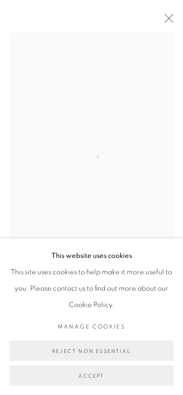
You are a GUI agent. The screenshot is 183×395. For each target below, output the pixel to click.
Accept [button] (91, 376)
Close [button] (167, 21)
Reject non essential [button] (91, 351)
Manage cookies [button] (92, 326)
